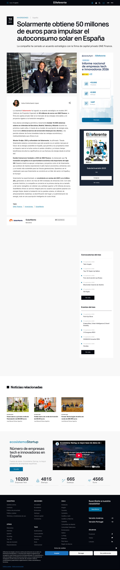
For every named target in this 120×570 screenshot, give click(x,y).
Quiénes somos (11, 504)
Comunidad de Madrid (68, 524)
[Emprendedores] (96, 3)
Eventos (36, 539)
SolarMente (40, 206)
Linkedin (91, 541)
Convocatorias (38, 533)
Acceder (16, 469)
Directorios (10, 528)
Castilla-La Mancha (67, 519)
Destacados (37, 536)
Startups (36, 513)
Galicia (63, 533)
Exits (35, 542)
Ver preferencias (105, 553)
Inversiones (37, 519)
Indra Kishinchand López (30, 103)
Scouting (9, 536)
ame (108, 2)
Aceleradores (38, 531)
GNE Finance (17, 206)
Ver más (87, 297)
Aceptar (56, 553)
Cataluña (64, 521)
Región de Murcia (66, 544)
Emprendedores (11, 545)
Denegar (81, 553)
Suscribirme (95, 509)
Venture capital (38, 516)
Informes (9, 531)
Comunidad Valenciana (68, 527)
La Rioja (63, 535)
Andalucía (64, 504)
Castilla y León (65, 516)
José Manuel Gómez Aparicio (14, 421)
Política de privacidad (17, 566)
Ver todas (96, 182)
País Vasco (64, 541)
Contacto (9, 507)
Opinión (9, 533)
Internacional (38, 545)
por (112, 2)
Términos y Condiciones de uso (16, 516)
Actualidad (37, 504)
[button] (116, 548)
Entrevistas (37, 510)
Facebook (92, 534)
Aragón (63, 507)
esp (104, 2)
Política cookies (7, 566)
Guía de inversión (12, 542)
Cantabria (64, 513)
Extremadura (65, 530)
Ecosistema (37, 507)
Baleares (64, 538)
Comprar (96, 178)
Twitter (91, 538)
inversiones (29, 206)
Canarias (64, 510)
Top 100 (9, 539)
